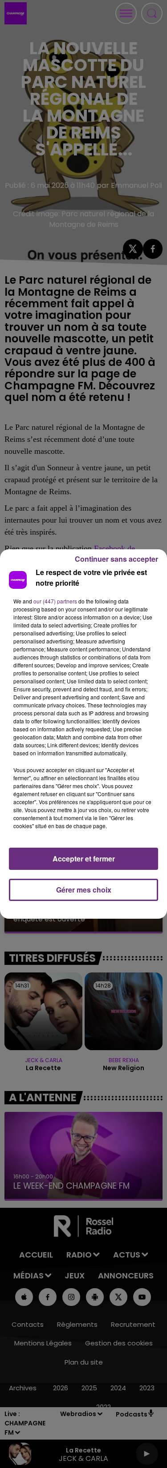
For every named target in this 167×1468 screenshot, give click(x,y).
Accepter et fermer (84, 858)
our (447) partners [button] (55, 601)
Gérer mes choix (83, 890)
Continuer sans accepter (116, 559)
